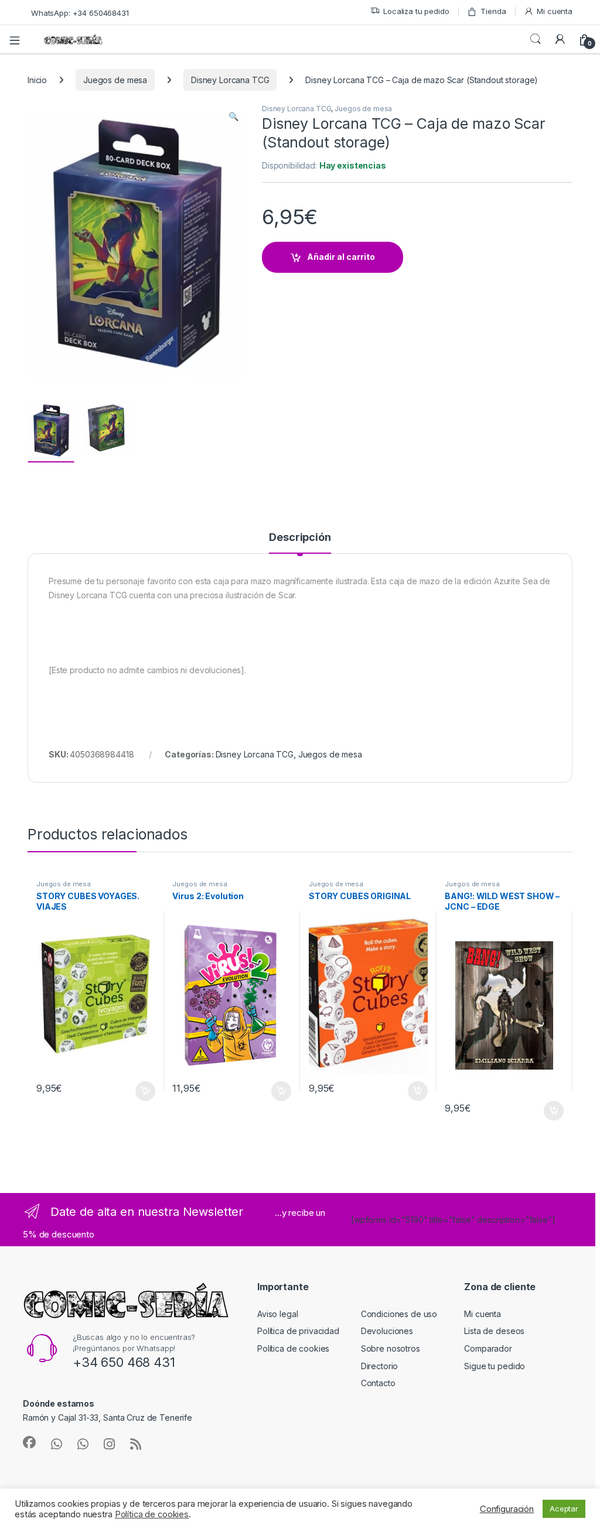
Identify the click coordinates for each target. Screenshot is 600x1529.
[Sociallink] (29, 1442)
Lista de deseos (494, 1331)
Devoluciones (387, 1331)
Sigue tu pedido (494, 1366)
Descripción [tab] (299, 537)
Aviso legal (277, 1314)
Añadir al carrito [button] (143, 1091)
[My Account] (560, 39)
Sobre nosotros (390, 1348)
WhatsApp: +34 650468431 (80, 13)
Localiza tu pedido (416, 11)
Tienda (493, 11)
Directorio (379, 1366)
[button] (233, 116)
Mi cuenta (554, 11)
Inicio (37, 80)
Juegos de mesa (115, 80)
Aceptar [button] (564, 1508)
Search (535, 39)
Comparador (488, 1348)
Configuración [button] (507, 1509)
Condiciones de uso (399, 1314)
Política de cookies (293, 1348)
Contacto (378, 1383)
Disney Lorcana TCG (230, 80)
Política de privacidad (298, 1331)
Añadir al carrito (341, 257)
